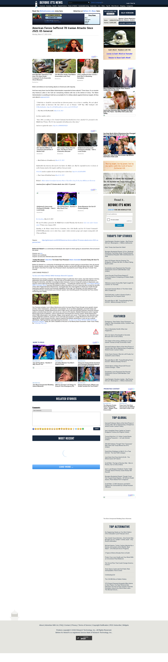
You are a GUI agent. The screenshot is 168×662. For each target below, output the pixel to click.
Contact (67, 625)
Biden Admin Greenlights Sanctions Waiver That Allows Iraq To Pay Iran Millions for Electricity (68, 180)
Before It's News (51, 2)
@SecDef (39, 171)
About (41, 625)
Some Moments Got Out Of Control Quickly (86, 207)
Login (128, 3)
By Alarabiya (40, 219)
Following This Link (40, 323)
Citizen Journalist (74, 259)
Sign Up (133, 3)
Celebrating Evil (110, 575)
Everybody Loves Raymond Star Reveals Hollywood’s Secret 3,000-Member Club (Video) (118, 269)
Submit (119, 225)
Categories (130, 6)
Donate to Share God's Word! (119, 58)
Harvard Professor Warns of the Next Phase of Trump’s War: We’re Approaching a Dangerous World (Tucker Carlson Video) (119, 348)
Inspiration (93, 6)
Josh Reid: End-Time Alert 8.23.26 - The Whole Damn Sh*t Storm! (117, 458)
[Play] (119, 37)
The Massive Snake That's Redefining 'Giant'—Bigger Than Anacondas (110, 407)
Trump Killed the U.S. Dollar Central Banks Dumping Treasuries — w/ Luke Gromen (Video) (118, 438)
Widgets (126, 625)
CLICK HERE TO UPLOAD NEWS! (127, 23)
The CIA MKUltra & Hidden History (115, 579)
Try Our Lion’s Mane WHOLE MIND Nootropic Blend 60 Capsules (52, 275)
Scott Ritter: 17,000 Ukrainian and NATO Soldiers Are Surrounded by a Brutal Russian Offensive (119, 485)
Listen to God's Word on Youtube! (119, 54)
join (41, 253)
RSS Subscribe (115, 625)
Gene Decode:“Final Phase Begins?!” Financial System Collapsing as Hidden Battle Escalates (119, 277)
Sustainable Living (83, 6)
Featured (42, 6)
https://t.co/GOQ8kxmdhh (54, 107)
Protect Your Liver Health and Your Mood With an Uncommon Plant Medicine (119, 558)
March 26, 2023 (58, 110)
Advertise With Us (51, 625)
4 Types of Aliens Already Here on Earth (117, 553)
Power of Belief (72, 6)
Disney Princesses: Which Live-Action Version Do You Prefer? (88, 385)
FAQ (61, 625)
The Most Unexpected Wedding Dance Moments (43, 385)
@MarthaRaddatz (41, 107)
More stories (58, 22)
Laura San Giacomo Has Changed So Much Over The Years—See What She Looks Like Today (118, 111)
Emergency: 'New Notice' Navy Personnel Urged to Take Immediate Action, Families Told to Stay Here (119, 323)
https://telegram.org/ (128, 182)
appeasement (45, 97)
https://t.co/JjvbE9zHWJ (79, 171)
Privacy (74, 625)
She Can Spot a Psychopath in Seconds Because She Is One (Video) (117, 335)
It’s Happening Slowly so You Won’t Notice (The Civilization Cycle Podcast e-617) (118, 532)
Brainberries (40, 153)
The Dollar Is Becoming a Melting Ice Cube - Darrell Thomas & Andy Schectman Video (118, 341)
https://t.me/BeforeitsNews (113, 188)
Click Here (48, 259)
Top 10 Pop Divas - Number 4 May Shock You (66, 207)
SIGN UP (111, 210)
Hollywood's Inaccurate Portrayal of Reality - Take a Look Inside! (87, 149)
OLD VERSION (127, 13)
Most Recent (115, 6)
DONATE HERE (110, 13)
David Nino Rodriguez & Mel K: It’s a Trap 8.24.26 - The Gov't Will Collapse (118, 452)
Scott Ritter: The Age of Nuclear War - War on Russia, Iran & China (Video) (119, 463)
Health (54, 6)
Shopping (122, 6)
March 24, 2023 (59, 175)
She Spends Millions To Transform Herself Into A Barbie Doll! (45, 149)
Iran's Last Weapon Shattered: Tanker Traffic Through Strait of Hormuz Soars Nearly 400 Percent (118, 470)
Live (99, 6)
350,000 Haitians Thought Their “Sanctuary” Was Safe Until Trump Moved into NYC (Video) (118, 445)
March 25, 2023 (59, 160)
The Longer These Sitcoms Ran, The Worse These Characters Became (66, 149)
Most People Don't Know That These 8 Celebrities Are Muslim (116, 89)
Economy (48, 6)
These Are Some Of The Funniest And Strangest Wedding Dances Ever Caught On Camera (89, 364)
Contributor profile (49, 22)
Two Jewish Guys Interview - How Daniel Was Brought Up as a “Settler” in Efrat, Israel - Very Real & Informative (119, 539)
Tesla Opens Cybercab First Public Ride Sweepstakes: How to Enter (117, 569)
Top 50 (108, 6)
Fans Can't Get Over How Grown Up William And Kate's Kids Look (118, 156)
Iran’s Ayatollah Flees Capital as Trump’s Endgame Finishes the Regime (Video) (117, 431)
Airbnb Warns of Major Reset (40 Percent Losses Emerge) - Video (117, 366)
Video (103, 6)
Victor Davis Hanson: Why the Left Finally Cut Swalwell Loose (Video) (119, 354)
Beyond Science (62, 6)
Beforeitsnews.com (47, 11)
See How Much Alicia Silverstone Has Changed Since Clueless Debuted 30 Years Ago (119, 134)
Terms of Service (84, 625)
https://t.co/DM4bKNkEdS (60, 125)
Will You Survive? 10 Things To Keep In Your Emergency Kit (65, 385)
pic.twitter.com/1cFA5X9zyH (70, 107)
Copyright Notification (100, 625)
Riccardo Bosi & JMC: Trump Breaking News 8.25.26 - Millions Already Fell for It (119, 301)
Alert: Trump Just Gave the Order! (115, 247)
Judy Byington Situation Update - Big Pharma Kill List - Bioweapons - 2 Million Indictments (119, 242)
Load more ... (66, 466)
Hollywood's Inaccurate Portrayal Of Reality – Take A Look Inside (46, 208)
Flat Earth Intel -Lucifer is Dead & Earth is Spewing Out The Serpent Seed (118, 295)
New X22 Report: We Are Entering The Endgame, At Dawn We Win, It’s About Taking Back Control (119, 262)
